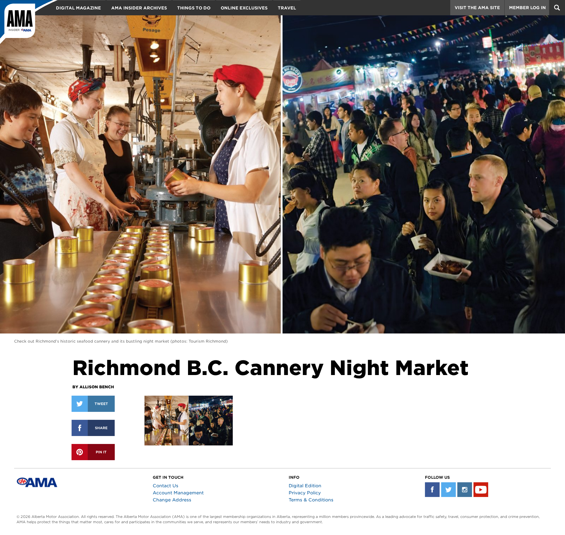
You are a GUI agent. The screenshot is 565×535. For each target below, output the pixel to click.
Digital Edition (305, 485)
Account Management (178, 493)
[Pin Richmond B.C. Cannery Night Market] (93, 452)
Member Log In (527, 7)
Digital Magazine (78, 8)
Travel (287, 8)
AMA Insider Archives (139, 8)
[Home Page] (29, 22)
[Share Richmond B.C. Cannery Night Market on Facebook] (93, 428)
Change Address (172, 500)
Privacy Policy (305, 493)
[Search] (557, 7)
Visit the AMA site (477, 7)
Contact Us (165, 485)
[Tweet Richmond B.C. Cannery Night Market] (93, 404)
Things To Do (193, 8)
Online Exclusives (244, 8)
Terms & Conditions (311, 500)
